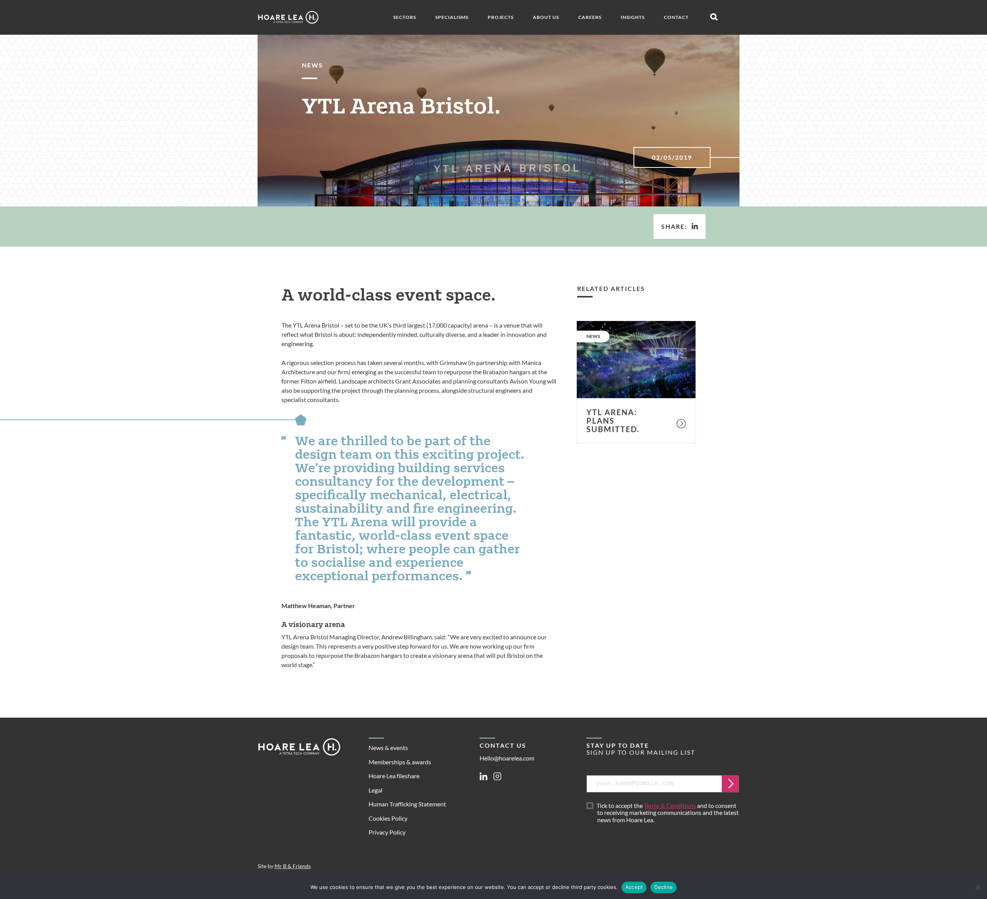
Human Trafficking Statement (407, 804)
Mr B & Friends (293, 866)
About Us (546, 17)
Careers (589, 17)
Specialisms (451, 17)
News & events (388, 747)
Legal (375, 790)
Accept (634, 887)
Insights (633, 17)
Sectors (404, 17)
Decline (663, 887)
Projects (501, 17)
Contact (676, 17)
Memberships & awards (400, 762)
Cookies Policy (388, 818)
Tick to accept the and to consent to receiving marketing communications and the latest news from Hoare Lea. (668, 813)
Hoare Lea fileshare (394, 775)
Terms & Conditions (670, 805)
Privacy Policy (387, 832)
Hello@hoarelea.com (507, 758)
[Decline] (977, 887)
